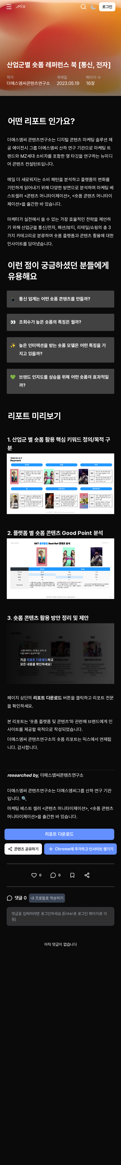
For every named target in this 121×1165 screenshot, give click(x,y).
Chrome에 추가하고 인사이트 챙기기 (84, 849)
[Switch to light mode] (93, 6)
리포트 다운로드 (59, 834)
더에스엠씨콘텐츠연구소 (62, 775)
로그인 (107, 7)
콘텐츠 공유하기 (26, 849)
